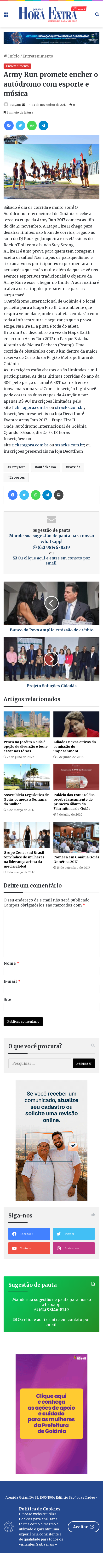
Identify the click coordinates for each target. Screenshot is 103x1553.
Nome (11, 963)
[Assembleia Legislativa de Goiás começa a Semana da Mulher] (27, 777)
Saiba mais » (46, 1544)
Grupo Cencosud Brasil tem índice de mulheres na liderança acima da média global (24, 859)
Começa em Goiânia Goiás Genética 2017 (76, 859)
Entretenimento (38, 56)
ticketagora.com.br (30, 407)
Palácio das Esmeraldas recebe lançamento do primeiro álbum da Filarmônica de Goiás (74, 802)
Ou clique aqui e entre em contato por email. (53, 560)
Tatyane (16, 105)
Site (7, 999)
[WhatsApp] (32, 125)
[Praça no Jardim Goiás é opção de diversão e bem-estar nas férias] (27, 724)
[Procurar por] (97, 15)
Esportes (17, 477)
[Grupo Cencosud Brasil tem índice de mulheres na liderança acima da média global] (27, 835)
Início (13, 56)
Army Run (17, 467)
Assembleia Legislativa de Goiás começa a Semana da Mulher (26, 799)
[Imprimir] (58, 495)
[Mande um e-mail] (23, 105)
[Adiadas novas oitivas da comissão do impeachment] (76, 724)
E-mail (12, 981)
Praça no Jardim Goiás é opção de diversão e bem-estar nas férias (26, 746)
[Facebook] (9, 125)
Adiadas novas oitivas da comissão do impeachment (74, 746)
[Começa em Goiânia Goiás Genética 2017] (76, 837)
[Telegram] (43, 125)
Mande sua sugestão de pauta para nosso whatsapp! (51, 541)
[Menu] (6, 15)
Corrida (74, 467)
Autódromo (46, 467)
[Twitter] (20, 125)
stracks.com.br (69, 407)
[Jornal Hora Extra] (51, 14)
